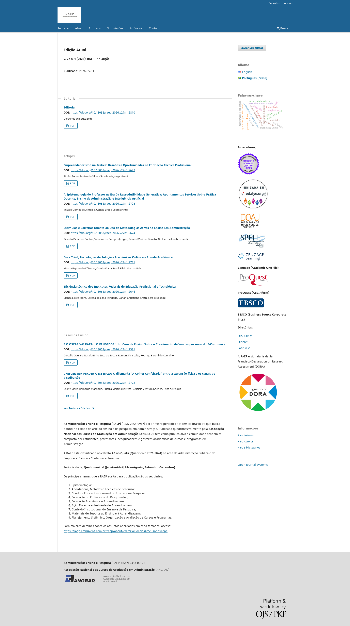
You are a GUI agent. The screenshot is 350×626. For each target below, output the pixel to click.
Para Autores (245, 441)
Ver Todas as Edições (77, 408)
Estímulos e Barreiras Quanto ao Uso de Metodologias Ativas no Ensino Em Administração (127, 228)
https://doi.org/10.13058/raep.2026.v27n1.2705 (103, 203)
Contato (154, 28)
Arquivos (95, 28)
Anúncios (136, 28)
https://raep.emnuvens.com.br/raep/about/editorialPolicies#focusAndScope (116, 531)
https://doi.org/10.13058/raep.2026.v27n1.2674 (103, 233)
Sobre (62, 28)
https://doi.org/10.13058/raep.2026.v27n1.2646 (103, 291)
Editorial (69, 107)
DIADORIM (245, 336)
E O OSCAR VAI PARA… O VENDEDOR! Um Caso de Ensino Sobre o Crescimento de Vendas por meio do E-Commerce (144, 344)
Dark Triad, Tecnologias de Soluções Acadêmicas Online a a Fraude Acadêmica (118, 257)
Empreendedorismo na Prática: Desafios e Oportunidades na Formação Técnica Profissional (127, 165)
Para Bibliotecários (249, 447)
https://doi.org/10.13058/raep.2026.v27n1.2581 (103, 349)
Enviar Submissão (252, 48)
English (247, 72)
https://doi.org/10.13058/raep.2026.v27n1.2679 (103, 170)
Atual (78, 28)
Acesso (288, 3)
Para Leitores (246, 435)
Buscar (285, 28)
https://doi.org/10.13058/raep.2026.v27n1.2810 (103, 112)
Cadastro (274, 3)
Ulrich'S (243, 342)
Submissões (115, 28)
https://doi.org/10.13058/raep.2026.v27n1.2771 (103, 262)
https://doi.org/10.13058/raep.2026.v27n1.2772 (103, 383)
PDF (72, 126)
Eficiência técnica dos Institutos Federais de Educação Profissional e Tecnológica (120, 286)
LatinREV (244, 348)
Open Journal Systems (253, 465)
